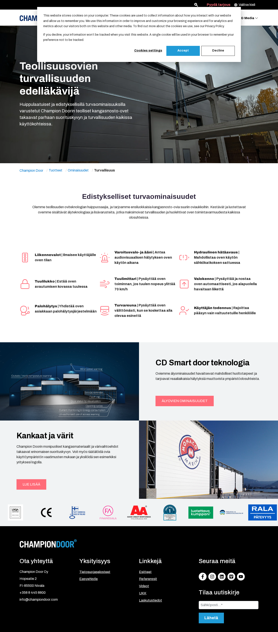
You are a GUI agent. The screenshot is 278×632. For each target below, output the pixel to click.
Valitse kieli (247, 5)
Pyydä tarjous (218, 5)
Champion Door (31, 170)
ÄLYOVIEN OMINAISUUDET (185, 401)
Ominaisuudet (78, 170)
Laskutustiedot (150, 600)
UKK (142, 593)
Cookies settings (148, 50)
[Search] (196, 4)
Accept (183, 50)
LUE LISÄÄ (31, 484)
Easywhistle (88, 579)
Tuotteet (55, 170)
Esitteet (145, 572)
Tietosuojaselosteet (94, 572)
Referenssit (148, 579)
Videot (144, 586)
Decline (218, 50)
